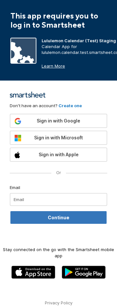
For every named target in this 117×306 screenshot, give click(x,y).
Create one (70, 105)
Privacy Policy (58, 302)
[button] (58, 121)
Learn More (53, 66)
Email (15, 187)
